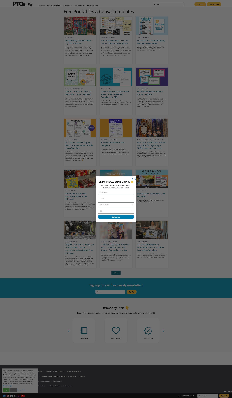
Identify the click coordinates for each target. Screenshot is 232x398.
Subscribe (116, 217)
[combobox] (115, 205)
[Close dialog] (134, 178)
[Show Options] (132, 205)
